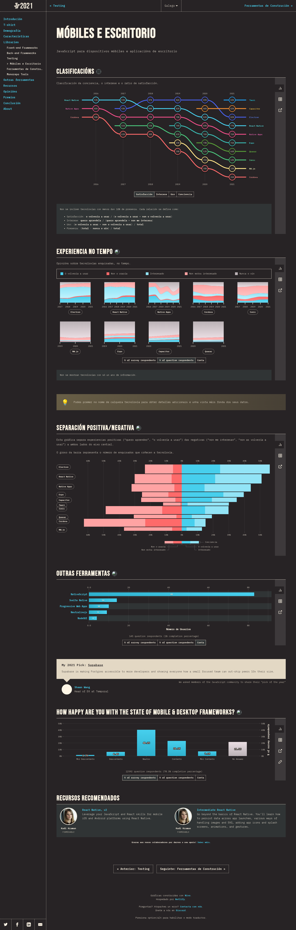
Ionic (253, 312)
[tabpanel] (171, 156)
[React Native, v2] (68, 816)
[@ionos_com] (117, 251)
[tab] (280, 88)
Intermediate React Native (216, 809)
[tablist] (279, 100)
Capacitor (164, 351)
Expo (119, 351)
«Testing (133, 869)
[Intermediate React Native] (183, 816)
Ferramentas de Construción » (192, 869)
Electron (75, 312)
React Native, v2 (94, 809)
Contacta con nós (191, 906)
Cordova (208, 312)
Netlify (180, 899)
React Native (120, 312)
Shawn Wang (67, 689)
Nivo (187, 895)
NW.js (75, 351)
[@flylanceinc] (98, 71)
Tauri (62, 505)
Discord (181, 910)
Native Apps (164, 312)
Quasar (208, 351)
